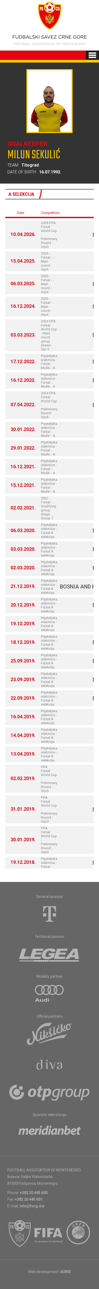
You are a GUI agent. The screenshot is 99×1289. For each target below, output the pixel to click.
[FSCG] (19, 1233)
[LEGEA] (49, 953)
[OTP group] (49, 1092)
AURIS (65, 1272)
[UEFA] (78, 1233)
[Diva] (49, 1065)
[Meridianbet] (49, 1132)
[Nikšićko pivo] (49, 1033)
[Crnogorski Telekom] (49, 914)
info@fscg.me (32, 1206)
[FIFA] (49, 1233)
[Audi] (49, 993)
